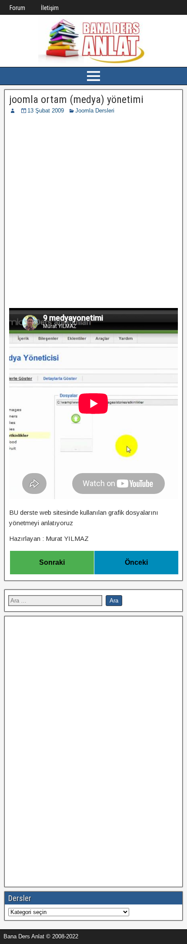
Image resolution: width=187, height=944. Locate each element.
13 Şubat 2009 (45, 110)
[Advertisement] (93, 212)
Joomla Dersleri (94, 110)
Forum (17, 7)
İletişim (50, 7)
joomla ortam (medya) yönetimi (76, 99)
